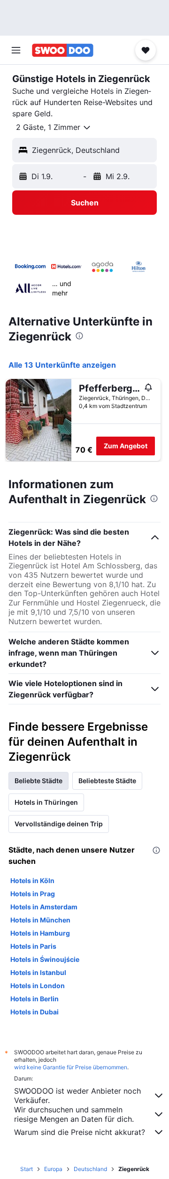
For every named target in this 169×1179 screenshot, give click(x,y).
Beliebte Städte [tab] (38, 781)
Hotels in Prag (32, 894)
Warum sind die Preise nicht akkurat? (79, 1132)
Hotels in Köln (32, 880)
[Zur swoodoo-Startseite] (62, 50)
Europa (53, 1168)
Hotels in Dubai (34, 1012)
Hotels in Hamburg (40, 933)
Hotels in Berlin (34, 999)
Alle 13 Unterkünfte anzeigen (62, 365)
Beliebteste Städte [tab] (107, 781)
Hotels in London (37, 986)
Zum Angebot (125, 446)
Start (26, 1168)
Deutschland (90, 1168)
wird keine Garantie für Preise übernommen (70, 1067)
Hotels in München (40, 920)
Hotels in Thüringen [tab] (46, 802)
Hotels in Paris (33, 946)
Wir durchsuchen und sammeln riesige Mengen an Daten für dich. (74, 1114)
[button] (16, 50)
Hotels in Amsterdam (43, 907)
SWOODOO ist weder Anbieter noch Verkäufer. (77, 1095)
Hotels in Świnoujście (44, 959)
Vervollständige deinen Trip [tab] (59, 824)
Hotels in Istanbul (38, 972)
